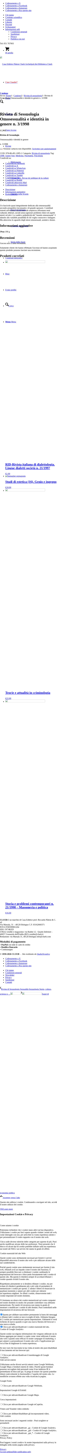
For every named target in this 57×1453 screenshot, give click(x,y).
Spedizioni (15, 34)
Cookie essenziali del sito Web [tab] (12, 1253)
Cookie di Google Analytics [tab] (11, 1329)
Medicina (19, 156)
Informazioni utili (12, 29)
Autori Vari (10, 156)
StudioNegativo (43, 954)
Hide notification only (22, 1452)
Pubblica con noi (18, 39)
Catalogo (4, 93)
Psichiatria (29, 156)
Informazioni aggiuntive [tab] (15, 192)
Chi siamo (9, 15)
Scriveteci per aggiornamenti (44, 149)
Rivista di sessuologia (41, 153)
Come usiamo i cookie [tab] (9, 1225)
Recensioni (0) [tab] (11, 194)
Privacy (14, 36)
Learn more (8, 1209)
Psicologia (38, 156)
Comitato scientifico (13, 17)
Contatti (8, 20)
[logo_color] (26, 64)
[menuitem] (31, 15)
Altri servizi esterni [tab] (8, 1360)
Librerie (8, 22)
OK (1, 1209)
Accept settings (6, 1452)
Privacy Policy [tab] (6, 1438)
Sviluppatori (10, 27)
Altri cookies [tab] (5, 1416)
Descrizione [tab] (10, 189)
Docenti (8, 24)
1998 (2, 156)
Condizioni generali (19, 32)
